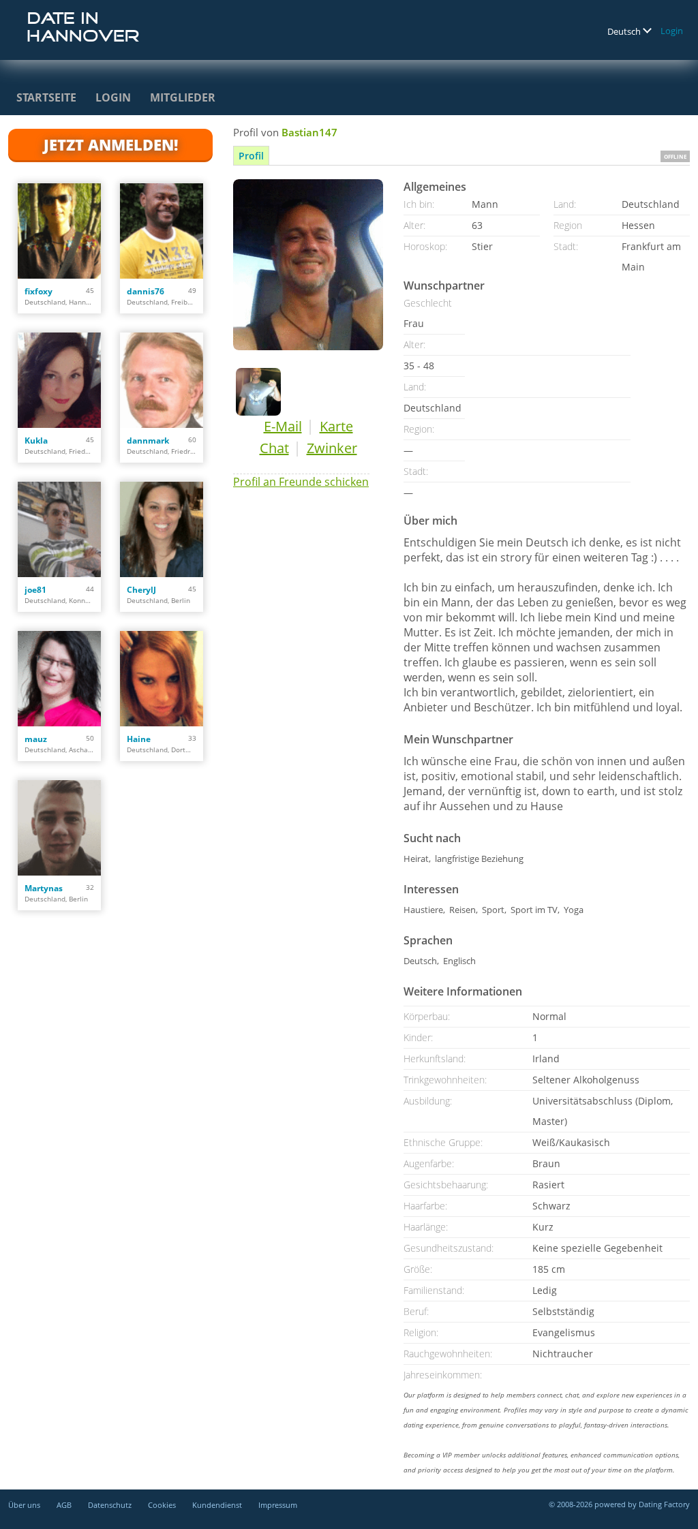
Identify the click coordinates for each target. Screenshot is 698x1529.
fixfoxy (38, 291)
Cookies (162, 1505)
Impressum (277, 1505)
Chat (274, 448)
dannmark (148, 440)
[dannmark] (161, 380)
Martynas (44, 888)
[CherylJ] (161, 529)
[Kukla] (59, 380)
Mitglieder (182, 97)
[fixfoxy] (59, 231)
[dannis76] (161, 231)
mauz (36, 739)
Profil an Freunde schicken (301, 481)
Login (672, 31)
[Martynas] (59, 828)
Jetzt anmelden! (111, 144)
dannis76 (145, 291)
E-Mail (283, 426)
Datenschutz (110, 1505)
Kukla (36, 440)
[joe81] (59, 529)
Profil (251, 155)
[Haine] (161, 678)
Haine (139, 739)
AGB (64, 1505)
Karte (336, 426)
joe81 (35, 590)
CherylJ (141, 590)
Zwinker (332, 448)
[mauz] (59, 678)
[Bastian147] (308, 264)
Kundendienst (217, 1505)
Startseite (46, 97)
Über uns (24, 1505)
